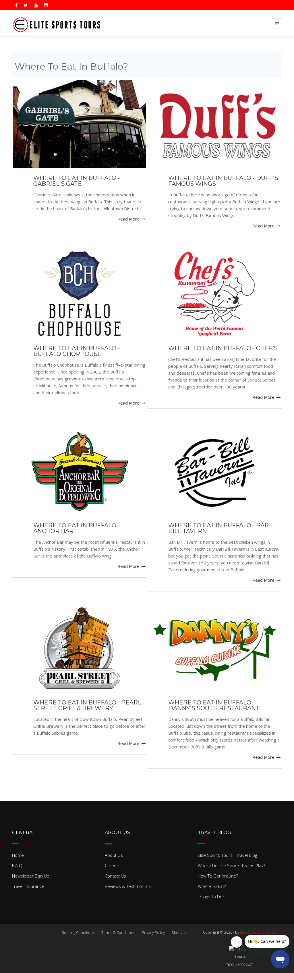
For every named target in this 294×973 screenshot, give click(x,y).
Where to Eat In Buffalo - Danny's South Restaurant (214, 705)
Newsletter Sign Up (30, 876)
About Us (114, 855)
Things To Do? (211, 896)
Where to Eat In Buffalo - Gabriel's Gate (76, 181)
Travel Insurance (28, 886)
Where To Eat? (212, 886)
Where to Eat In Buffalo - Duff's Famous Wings (223, 181)
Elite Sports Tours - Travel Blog (227, 855)
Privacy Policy (153, 932)
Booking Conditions (78, 932)
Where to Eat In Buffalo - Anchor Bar (76, 528)
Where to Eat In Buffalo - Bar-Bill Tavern (219, 528)
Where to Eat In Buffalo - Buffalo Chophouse (76, 351)
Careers (113, 865)
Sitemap (179, 932)
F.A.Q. (18, 865)
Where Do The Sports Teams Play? (231, 865)
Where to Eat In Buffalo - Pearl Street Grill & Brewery (87, 705)
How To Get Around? (218, 876)
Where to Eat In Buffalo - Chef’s (223, 348)
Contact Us (115, 876)
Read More (129, 219)
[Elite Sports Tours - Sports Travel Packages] (56, 23)
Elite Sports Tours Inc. (258, 932)
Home (18, 855)
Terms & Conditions (118, 932)
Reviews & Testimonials (128, 886)
